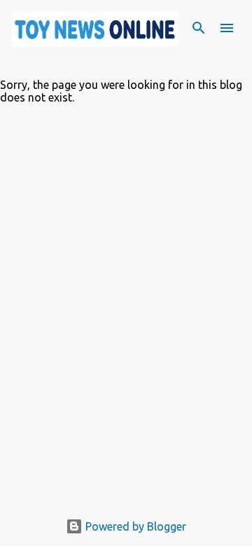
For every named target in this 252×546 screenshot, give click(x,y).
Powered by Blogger (134, 526)
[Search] (198, 28)
